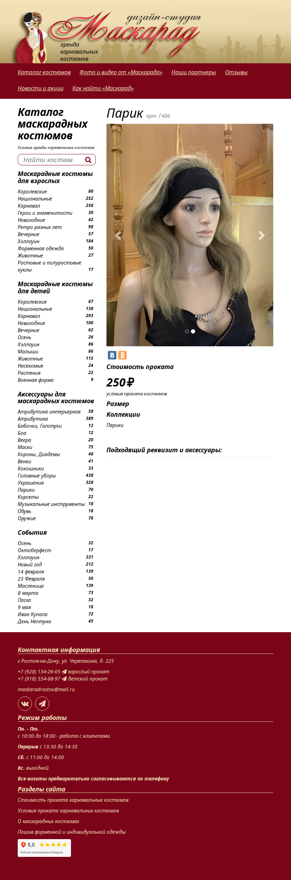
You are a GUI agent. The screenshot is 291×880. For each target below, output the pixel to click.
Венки (24, 461)
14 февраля (31, 571)
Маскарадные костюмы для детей (55, 287)
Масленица (31, 585)
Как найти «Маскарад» (103, 88)
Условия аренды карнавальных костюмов (56, 147)
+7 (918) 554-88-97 (40, 678)
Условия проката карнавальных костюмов (68, 810)
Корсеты (28, 497)
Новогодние (31, 220)
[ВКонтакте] (112, 355)
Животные (30, 255)
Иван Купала (33, 614)
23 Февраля (31, 578)
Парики (26, 489)
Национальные (35, 198)
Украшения (31, 482)
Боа (22, 433)
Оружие (27, 518)
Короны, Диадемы (39, 454)
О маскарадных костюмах (48, 821)
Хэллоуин (28, 241)
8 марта (28, 593)
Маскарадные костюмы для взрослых (55, 177)
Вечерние (28, 234)
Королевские (32, 191)
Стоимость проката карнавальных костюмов (73, 799)
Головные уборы (37, 475)
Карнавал (29, 205)
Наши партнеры (193, 72)
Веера (24, 440)
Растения (29, 372)
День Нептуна (34, 621)
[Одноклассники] (122, 355)
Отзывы (236, 72)
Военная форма (36, 380)
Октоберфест (34, 550)
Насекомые (30, 365)
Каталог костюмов (44, 72)
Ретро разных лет (40, 227)
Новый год (30, 564)
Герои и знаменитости (45, 212)
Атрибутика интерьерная (49, 411)
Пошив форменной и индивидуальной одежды (72, 831)
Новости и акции (41, 88)
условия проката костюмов (136, 393)
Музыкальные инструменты (51, 504)
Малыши (28, 351)
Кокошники (31, 468)
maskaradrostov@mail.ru (46, 689)
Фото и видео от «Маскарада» (121, 72)
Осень (24, 337)
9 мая (24, 607)
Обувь (24, 511)
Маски (25, 447)
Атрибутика (33, 418)
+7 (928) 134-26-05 (40, 671)
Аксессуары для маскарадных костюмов (56, 397)
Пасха (24, 600)
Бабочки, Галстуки (40, 425)
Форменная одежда (41, 248)
